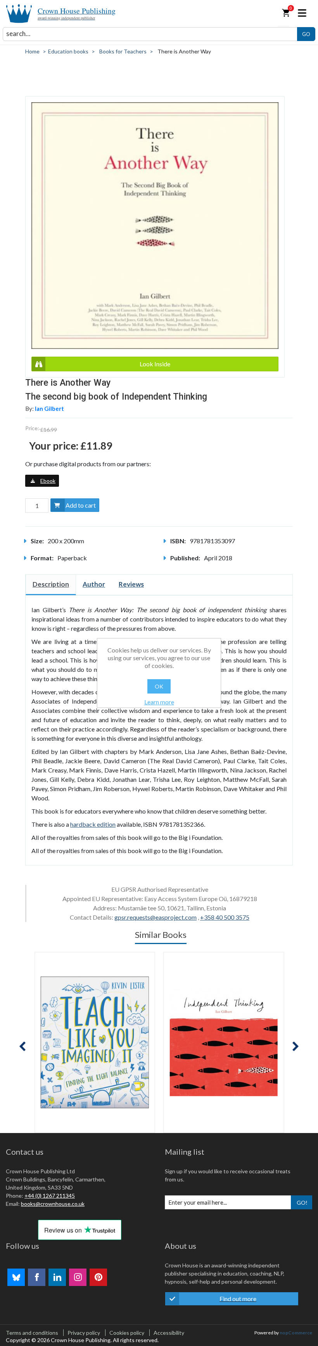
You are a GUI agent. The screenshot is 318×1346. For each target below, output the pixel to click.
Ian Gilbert (49, 408)
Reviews (131, 584)
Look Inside (155, 363)
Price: (32, 428)
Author (94, 584)
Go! (302, 1202)
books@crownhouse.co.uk (53, 1203)
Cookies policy (126, 1332)
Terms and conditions (32, 1332)
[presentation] (22, 1046)
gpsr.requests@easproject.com (155, 917)
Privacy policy (83, 1332)
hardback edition (93, 824)
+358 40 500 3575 (224, 917)
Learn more (159, 702)
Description (51, 584)
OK (159, 686)
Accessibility (169, 1332)
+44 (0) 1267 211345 (49, 1195)
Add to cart (81, 505)
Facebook (36, 1277)
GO (306, 34)
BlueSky (16, 1277)
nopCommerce (296, 1333)
